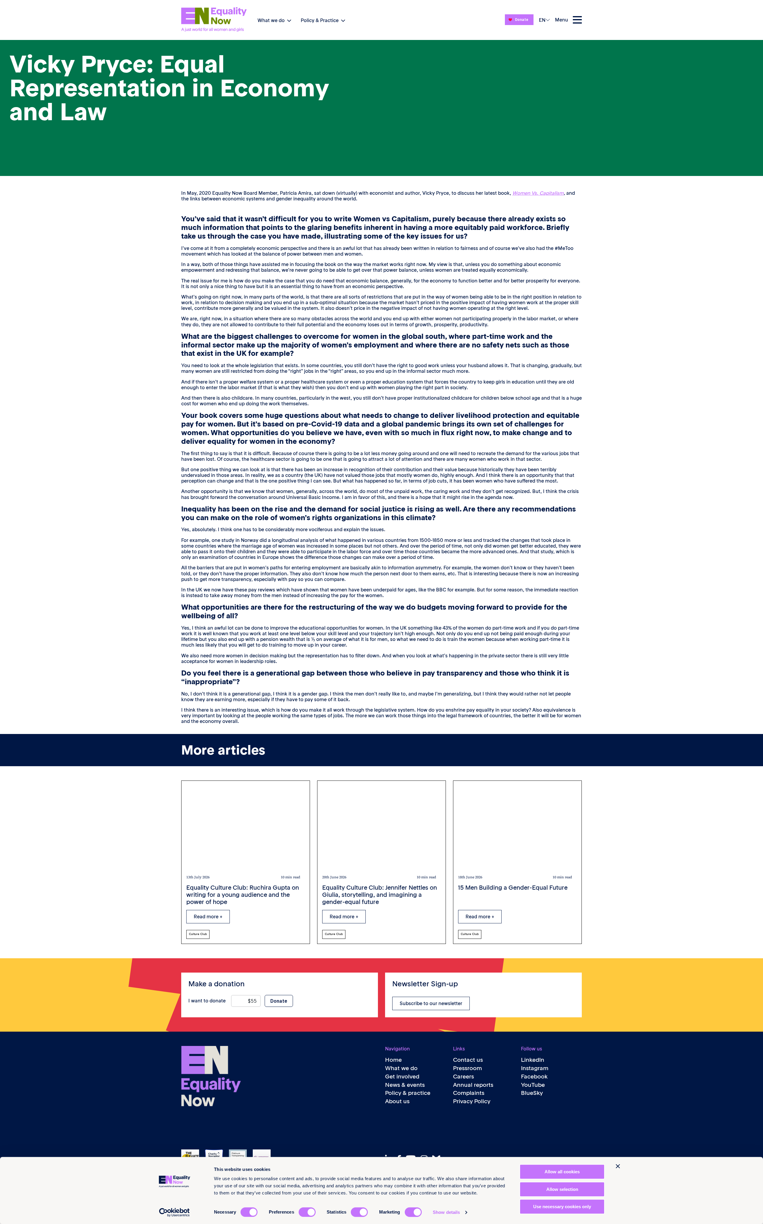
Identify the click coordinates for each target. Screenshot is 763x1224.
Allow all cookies (562, 1171)
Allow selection (562, 1189)
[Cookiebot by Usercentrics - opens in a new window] (174, 1212)
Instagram (534, 1068)
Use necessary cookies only (562, 1206)
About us (397, 1101)
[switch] (307, 1212)
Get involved (402, 1076)
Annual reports (473, 1084)
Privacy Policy (471, 1101)
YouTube (533, 1084)
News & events (405, 1084)
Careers (463, 1076)
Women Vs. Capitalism (538, 193)
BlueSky (532, 1092)
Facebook (534, 1076)
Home (393, 1059)
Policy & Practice (320, 20)
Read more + (208, 916)
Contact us (468, 1059)
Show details (446, 1212)
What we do (271, 20)
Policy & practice (407, 1092)
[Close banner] (618, 1166)
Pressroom (467, 1068)
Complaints (468, 1092)
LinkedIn (532, 1059)
